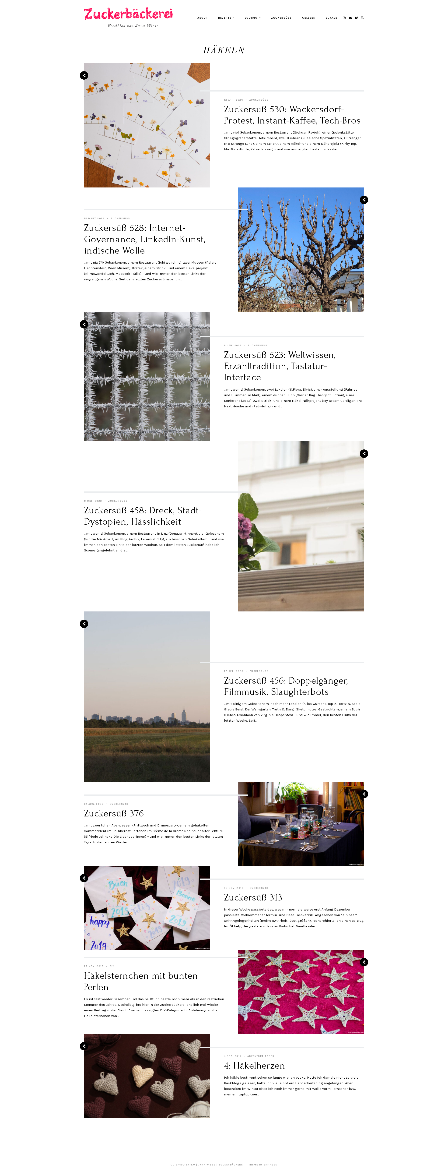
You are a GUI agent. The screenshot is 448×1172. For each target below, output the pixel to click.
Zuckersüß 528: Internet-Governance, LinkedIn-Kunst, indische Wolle (144, 239)
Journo (251, 17)
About (202, 17)
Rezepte (224, 17)
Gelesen (309, 17)
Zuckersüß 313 (253, 897)
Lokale (331, 17)
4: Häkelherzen (254, 1065)
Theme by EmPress (263, 1164)
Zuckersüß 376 (114, 813)
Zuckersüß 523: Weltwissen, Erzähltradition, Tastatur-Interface (280, 366)
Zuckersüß (281, 17)
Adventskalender (261, 1056)
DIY (112, 966)
